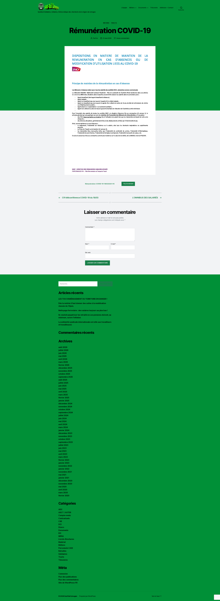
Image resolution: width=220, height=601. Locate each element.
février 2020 (63, 496)
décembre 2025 (65, 368)
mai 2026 (62, 356)
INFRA (61, 536)
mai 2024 (62, 421)
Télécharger (128, 184)
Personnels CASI (65, 548)
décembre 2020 (65, 481)
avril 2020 (62, 490)
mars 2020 (63, 493)
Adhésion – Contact (166, 8)
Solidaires (62, 554)
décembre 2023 (65, 433)
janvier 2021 (63, 478)
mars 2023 (63, 457)
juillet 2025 (63, 383)
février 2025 (63, 398)
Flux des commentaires (68, 580)
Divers (61, 527)
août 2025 (62, 380)
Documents (142, 8)
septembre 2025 (65, 377)
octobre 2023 (64, 439)
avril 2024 (62, 424)
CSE (60, 521)
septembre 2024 (65, 412)
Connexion (63, 574)
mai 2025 (62, 389)
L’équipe (124, 8)
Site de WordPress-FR (67, 583)
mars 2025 (63, 395)
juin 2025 (62, 386)
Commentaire (89, 227)
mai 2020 (62, 487)
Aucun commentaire (122, 38)
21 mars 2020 (107, 38)
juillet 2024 (63, 415)
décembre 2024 (65, 404)
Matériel (62, 542)
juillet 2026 (63, 350)
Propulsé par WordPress (87, 596)
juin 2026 (62, 353)
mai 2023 (62, 451)
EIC (59, 533)
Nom (87, 244)
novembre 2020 (65, 484)
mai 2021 (62, 475)
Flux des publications (67, 577)
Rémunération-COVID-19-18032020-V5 (99, 184)
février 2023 (63, 460)
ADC (60, 509)
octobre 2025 (64, 374)
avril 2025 (62, 392)
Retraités (62, 551)
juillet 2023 (63, 445)
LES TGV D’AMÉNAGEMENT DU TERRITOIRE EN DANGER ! (82, 299)
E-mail (113, 244)
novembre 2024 (65, 407)
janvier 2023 (63, 463)
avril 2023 (62, 454)
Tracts (114, 23)
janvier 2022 (63, 469)
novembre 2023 (65, 436)
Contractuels (64, 518)
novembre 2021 (65, 472)
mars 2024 (63, 427)
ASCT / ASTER (64, 512)
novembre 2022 (65, 466)
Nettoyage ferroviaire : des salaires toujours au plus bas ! (83, 310)
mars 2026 (63, 362)
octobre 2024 (64, 409)
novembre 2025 (65, 371)
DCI (60, 524)
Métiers (132, 8)
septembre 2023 (65, 442)
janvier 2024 (63, 430)
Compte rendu (64, 515)
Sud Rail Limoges (70, 596)
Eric (96, 38)
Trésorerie (154, 8)
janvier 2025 (63, 401)
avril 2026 (62, 359)
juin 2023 (62, 448)
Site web (87, 252)
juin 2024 (62, 418)
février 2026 (63, 365)
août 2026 (62, 347)
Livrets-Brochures (66, 539)
